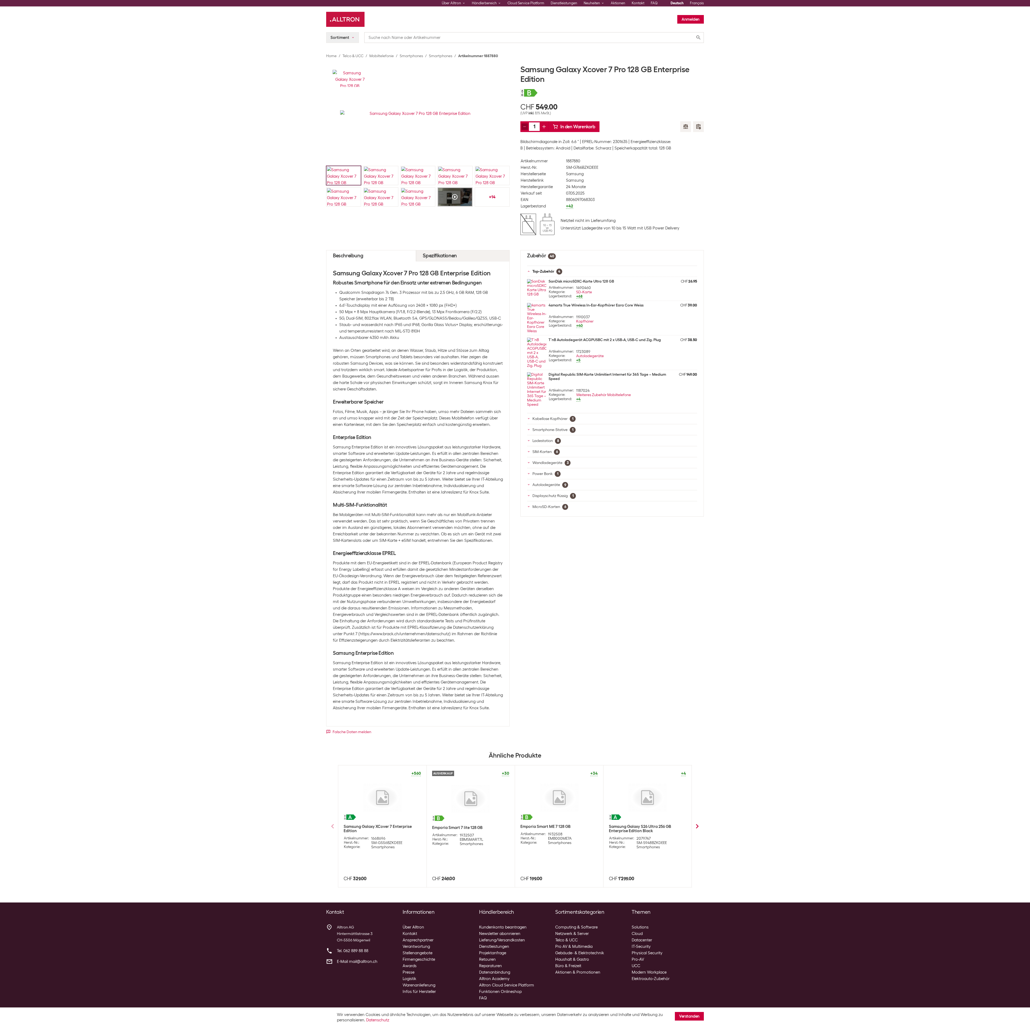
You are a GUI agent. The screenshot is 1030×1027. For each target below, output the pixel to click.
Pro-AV (638, 959)
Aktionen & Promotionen (577, 972)
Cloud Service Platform (525, 3)
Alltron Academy (494, 978)
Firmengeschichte (419, 959)
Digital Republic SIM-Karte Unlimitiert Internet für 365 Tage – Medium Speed (607, 376)
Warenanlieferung (419, 985)
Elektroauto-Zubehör (651, 978)
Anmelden (691, 19)
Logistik (409, 978)
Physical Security (647, 953)
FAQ (654, 3)
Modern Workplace (649, 972)
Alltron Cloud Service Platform (506, 985)
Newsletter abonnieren (499, 933)
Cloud (637, 933)
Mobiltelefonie (381, 56)
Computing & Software (576, 927)
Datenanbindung (494, 972)
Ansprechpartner (418, 940)
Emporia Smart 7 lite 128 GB (457, 827)
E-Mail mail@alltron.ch (357, 961)
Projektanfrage (492, 953)
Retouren (487, 959)
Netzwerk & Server (572, 933)
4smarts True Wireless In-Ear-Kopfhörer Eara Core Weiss (596, 305)
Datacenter (642, 940)
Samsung (575, 173)
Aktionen (618, 3)
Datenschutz (377, 1020)
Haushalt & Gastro (572, 959)
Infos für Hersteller (419, 991)
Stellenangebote (417, 953)
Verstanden (689, 1016)
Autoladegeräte (590, 356)
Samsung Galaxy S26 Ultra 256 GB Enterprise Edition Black (640, 828)
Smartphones (411, 56)
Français (697, 3)
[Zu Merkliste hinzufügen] (698, 126)
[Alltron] (345, 19)
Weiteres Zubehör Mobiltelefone (603, 395)
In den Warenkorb (577, 126)
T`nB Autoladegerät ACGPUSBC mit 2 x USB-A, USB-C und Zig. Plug (605, 340)
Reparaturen (490, 965)
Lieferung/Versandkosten (502, 940)
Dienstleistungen (564, 3)
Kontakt (638, 3)
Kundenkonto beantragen (503, 927)
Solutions (640, 927)
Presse (408, 972)
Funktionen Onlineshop (500, 991)
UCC (636, 965)
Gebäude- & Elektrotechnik (579, 953)
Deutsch (677, 3)
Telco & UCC (353, 56)
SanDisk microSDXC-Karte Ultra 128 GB (581, 281)
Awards (410, 965)
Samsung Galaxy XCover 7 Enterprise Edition (378, 828)
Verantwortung (416, 946)
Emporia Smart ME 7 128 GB (545, 826)
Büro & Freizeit (568, 965)
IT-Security (641, 946)
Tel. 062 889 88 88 (352, 950)
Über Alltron (413, 927)
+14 (492, 197)
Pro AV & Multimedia (574, 946)
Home (331, 56)
